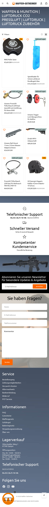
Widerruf (6, 396)
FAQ (4, 412)
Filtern (6, 34)
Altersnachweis (8, 389)
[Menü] (2, 3)
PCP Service (7, 399)
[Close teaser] (15, 492)
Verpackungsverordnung (12, 429)
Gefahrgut (6, 422)
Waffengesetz (8, 419)
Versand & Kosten (9, 386)
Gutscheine (6, 415)
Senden (7, 362)
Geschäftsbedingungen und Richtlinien (24, 501)
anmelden (39, 286)
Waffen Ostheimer (27, 496)
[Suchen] (7, 3)
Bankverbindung (8, 392)
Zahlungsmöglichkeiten (11, 382)
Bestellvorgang (8, 379)
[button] (8, 499)
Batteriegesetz (8, 425)
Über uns (6, 432)
